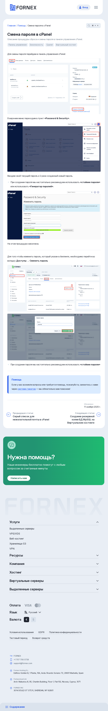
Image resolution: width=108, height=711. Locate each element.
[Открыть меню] (96, 7)
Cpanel (49, 45)
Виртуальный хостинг (66, 45)
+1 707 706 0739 (21, 659)
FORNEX (17, 656)
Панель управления (18, 45)
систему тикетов (27, 389)
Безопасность (36, 45)
